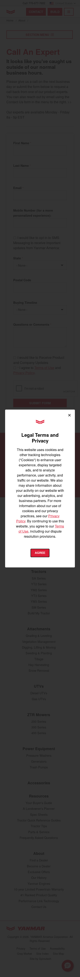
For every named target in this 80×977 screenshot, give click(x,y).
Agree (40, 552)
